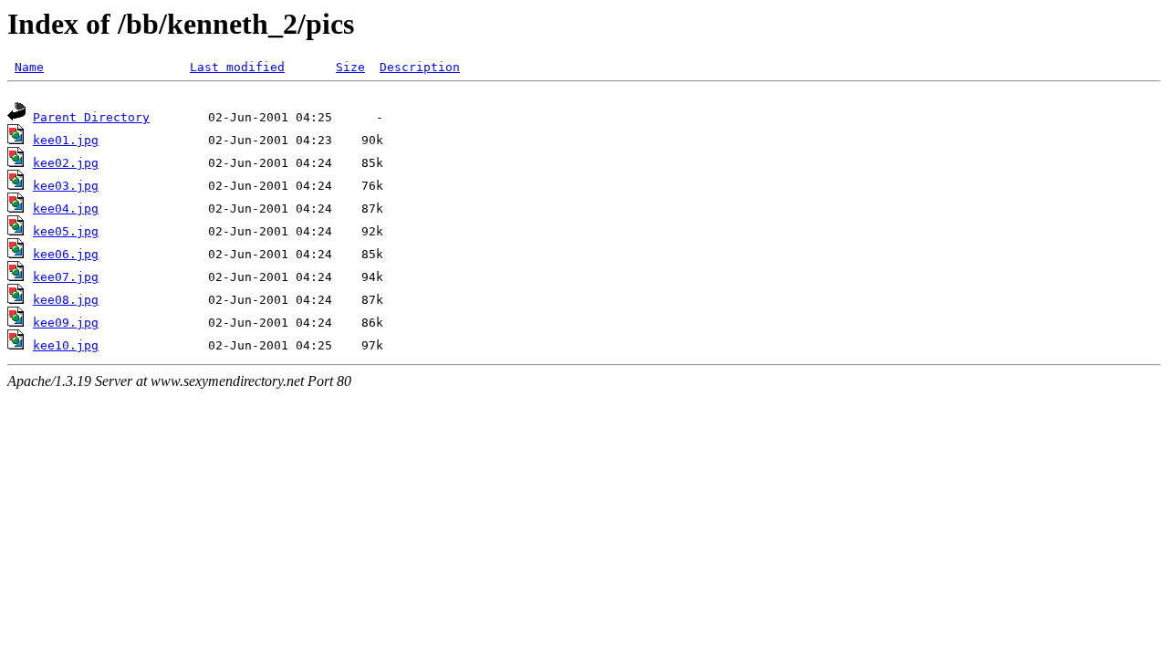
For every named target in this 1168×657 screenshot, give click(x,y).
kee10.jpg (66, 345)
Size (350, 67)
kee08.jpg (66, 300)
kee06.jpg (66, 254)
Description (420, 67)
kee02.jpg (66, 163)
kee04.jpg (66, 208)
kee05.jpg (66, 231)
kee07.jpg (66, 277)
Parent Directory (91, 117)
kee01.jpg (66, 140)
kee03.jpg (66, 186)
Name (29, 67)
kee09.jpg (66, 322)
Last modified (237, 67)
